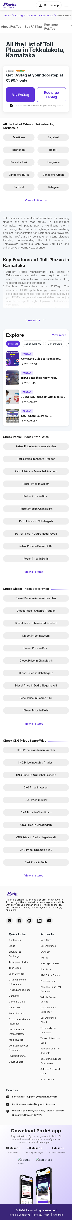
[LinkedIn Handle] (39, 920)
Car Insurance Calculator (48, 1009)
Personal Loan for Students (50, 1050)
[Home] (10, 5)
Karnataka (47, 15)
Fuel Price (45, 969)
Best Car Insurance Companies (50, 1061)
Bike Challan (47, 1079)
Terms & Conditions (19, 1214)
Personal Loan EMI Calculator (50, 989)
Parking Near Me (49, 963)
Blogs (12, 946)
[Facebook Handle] (19, 920)
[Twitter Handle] (29, 920)
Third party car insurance (48, 1030)
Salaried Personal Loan (50, 1071)
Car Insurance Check (48, 1020)
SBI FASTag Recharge (15, 954)
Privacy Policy (41, 1214)
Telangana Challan (18, 962)
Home (7, 15)
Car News (14, 995)
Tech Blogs (15, 968)
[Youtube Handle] (49, 920)
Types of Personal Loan (50, 1040)
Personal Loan (48, 981)
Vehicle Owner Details (48, 999)
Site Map (58, 1214)
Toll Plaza (31, 15)
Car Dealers (15, 1007)
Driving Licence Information (17, 981)
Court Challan (16, 1061)
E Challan (45, 951)
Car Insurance (48, 946)
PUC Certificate (17, 1056)
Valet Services (17, 973)
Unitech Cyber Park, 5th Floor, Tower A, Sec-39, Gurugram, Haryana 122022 (38, 1112)
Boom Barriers (17, 1013)
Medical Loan (16, 1039)
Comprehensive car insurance (20, 1021)
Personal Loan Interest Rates (17, 1031)
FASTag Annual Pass (19, 990)
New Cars (45, 940)
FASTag (44, 957)
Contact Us (15, 940)
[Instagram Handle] (9, 920)
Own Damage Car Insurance (18, 1047)
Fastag (19, 15)
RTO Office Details (50, 975)
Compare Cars (17, 1001)
